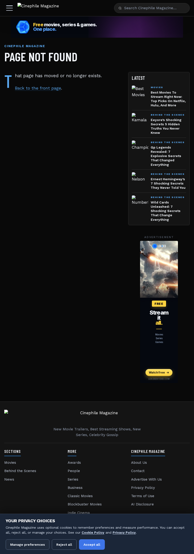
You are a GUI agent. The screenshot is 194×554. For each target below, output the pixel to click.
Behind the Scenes (20, 471)
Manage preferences (27, 544)
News (9, 479)
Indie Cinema (79, 513)
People (74, 471)
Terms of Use (142, 496)
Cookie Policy (93, 532)
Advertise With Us (146, 479)
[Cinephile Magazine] (38, 8)
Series (73, 479)
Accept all (92, 544)
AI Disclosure (142, 504)
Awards (74, 462)
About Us (139, 462)
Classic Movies (80, 496)
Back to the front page (38, 88)
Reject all (64, 544)
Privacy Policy (143, 488)
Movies (10, 462)
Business (75, 488)
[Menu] (9, 8)
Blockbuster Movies (85, 504)
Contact (138, 471)
